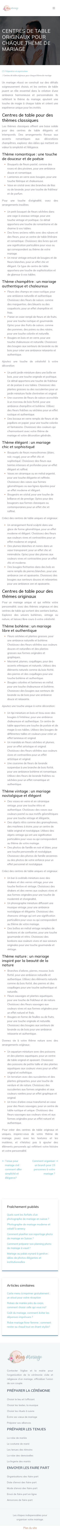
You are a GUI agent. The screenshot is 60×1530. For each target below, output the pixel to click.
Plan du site (30, 1527)
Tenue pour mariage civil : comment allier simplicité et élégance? (13, 1169)
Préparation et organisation (16, 71)
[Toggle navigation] (54, 8)
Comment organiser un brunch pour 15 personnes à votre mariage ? (43, 1167)
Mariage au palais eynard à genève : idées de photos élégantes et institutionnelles (28, 1258)
